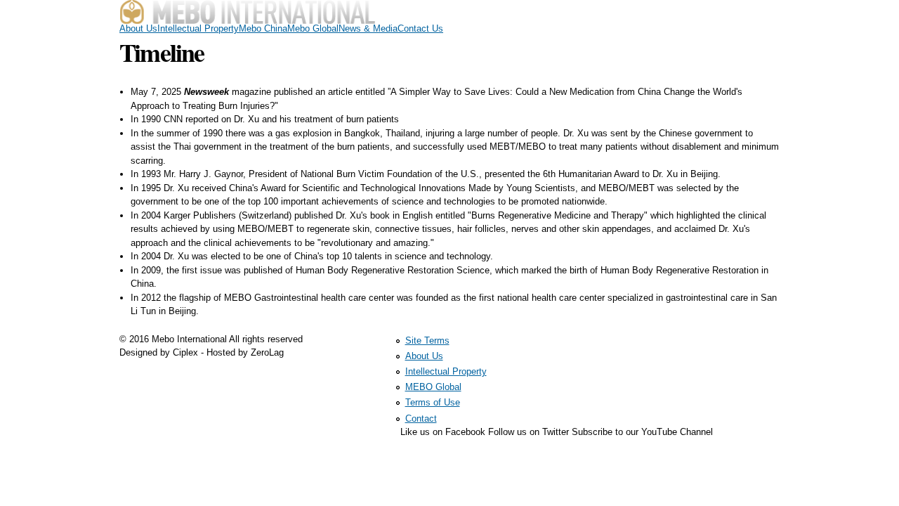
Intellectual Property (198, 28)
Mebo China (263, 28)
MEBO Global (433, 387)
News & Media (368, 28)
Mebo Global (313, 28)
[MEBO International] (247, 17)
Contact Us (420, 28)
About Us (138, 28)
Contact (421, 418)
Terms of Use (432, 402)
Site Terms (427, 340)
